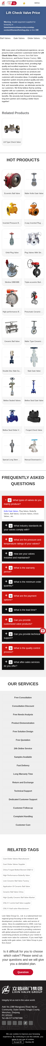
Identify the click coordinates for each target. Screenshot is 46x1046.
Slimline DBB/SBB (12, 282)
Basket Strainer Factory (26, 58)
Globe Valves (34, 38)
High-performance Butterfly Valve (16, 312)
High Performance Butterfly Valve (16, 875)
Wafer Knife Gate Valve (34, 193)
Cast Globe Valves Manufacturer (16, 859)
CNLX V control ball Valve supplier (17, 903)
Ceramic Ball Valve (12, 341)
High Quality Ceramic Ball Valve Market (19, 897)
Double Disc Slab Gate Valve (14, 371)
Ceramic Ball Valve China (13, 892)
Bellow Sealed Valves (12, 400)
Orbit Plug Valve (12, 252)
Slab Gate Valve (34, 371)
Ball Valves (5, 38)
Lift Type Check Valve (12, 142)
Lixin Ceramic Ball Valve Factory (16, 881)
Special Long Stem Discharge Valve (17, 460)
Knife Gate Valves (11, 511)
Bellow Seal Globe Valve (12, 430)
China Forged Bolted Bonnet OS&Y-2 (18, 870)
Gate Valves (19, 38)
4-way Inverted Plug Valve (35, 223)
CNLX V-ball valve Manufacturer (16, 908)
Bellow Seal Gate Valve (34, 400)
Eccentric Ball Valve (12, 193)
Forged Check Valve (34, 430)
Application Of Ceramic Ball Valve (16, 886)
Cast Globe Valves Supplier (14, 864)
